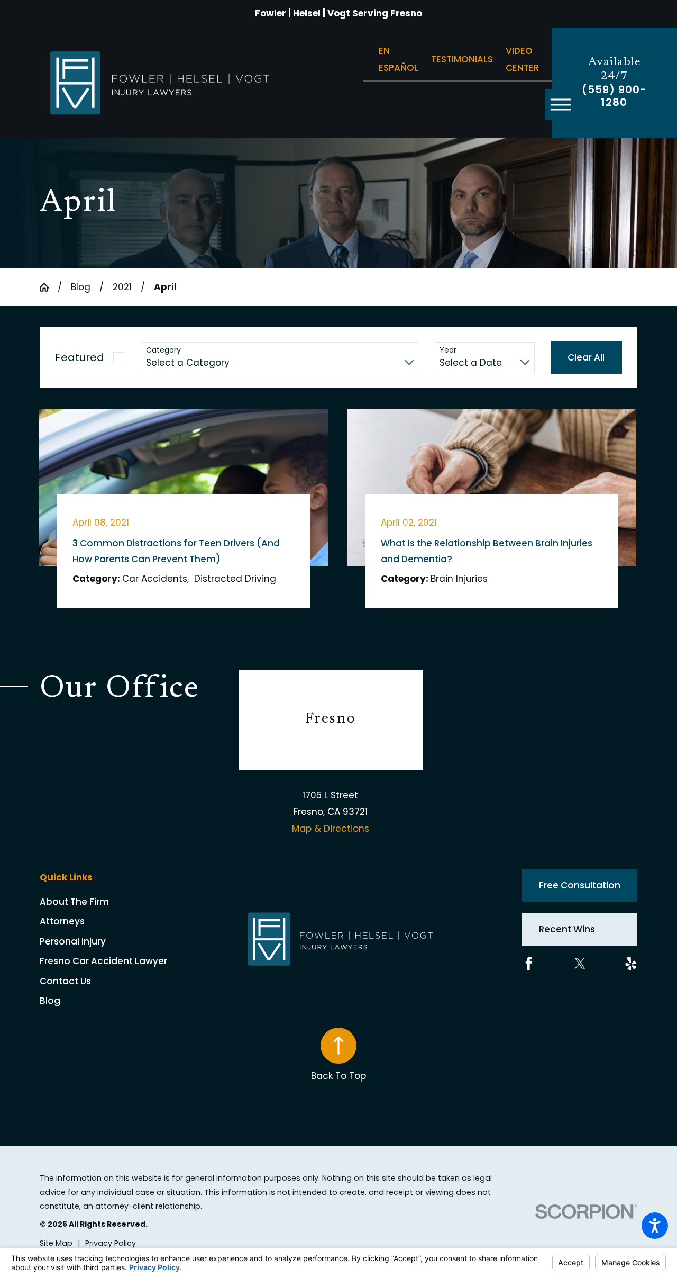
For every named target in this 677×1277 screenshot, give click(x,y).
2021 (122, 287)
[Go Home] (49, 287)
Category (163, 350)
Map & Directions (330, 828)
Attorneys (62, 921)
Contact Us (65, 981)
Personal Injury (73, 941)
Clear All (586, 357)
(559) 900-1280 (614, 96)
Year (448, 350)
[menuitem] (139, 902)
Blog (80, 287)
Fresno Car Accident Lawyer (103, 961)
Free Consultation (579, 885)
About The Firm (74, 901)
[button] (655, 1225)
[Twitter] (580, 963)
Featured (79, 357)
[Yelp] (631, 963)
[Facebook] (529, 963)
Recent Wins (567, 929)
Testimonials (462, 59)
